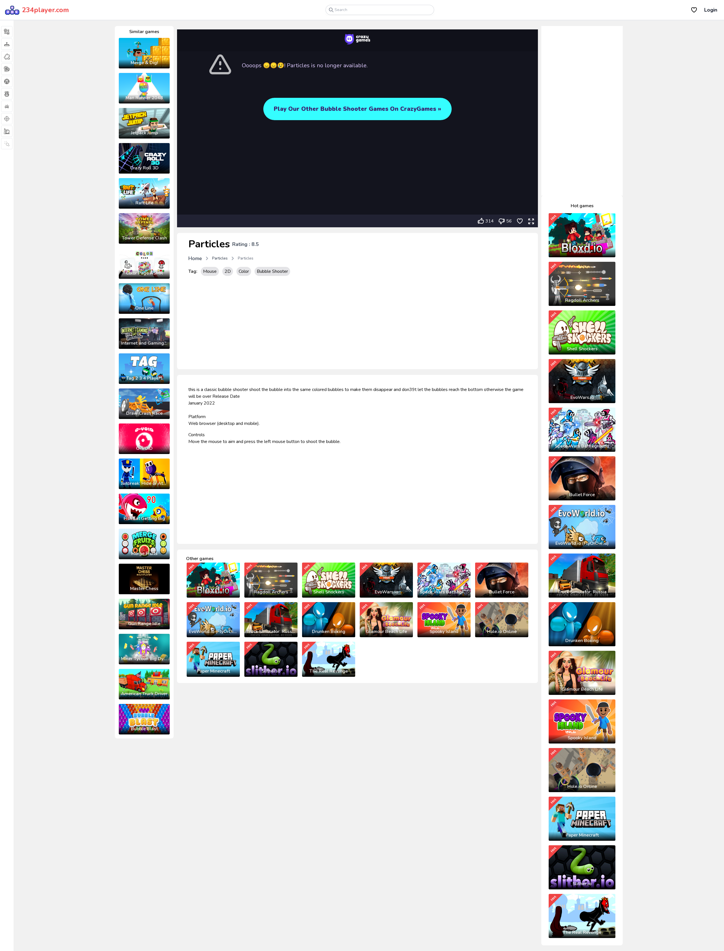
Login (710, 10)
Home (195, 258)
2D (228, 271)
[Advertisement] (357, 324)
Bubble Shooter (272, 271)
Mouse (210, 271)
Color (244, 271)
